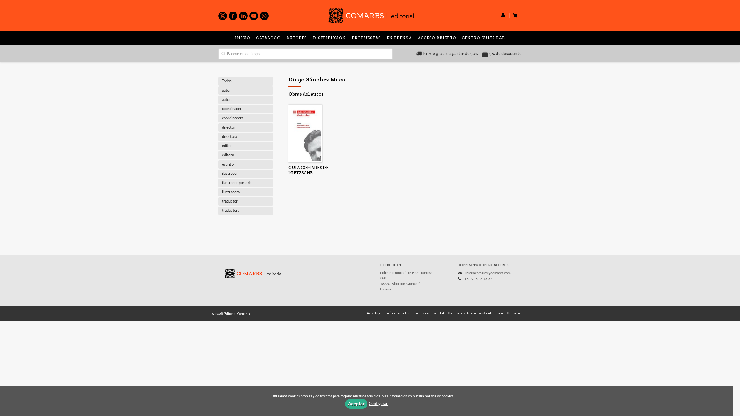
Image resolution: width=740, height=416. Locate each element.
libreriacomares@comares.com (488, 273)
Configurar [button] (378, 404)
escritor (228, 164)
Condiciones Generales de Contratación (475, 313)
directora (229, 137)
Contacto (513, 313)
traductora (230, 211)
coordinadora (232, 118)
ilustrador (230, 174)
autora (227, 100)
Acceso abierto (437, 38)
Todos (227, 81)
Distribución (329, 38)
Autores (296, 38)
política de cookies (439, 396)
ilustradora (231, 192)
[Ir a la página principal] (371, 14)
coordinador (232, 109)
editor (227, 146)
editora (228, 155)
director (228, 127)
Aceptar (356, 404)
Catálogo (268, 38)
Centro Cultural (483, 38)
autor (226, 90)
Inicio (242, 38)
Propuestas (366, 38)
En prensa (399, 38)
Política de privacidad (429, 313)
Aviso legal (374, 313)
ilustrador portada (236, 183)
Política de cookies (398, 313)
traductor (230, 201)
